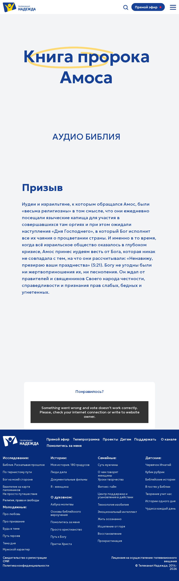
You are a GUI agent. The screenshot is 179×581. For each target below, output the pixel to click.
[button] (146, 7)
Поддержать (145, 439)
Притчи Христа (61, 544)
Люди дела (59, 472)
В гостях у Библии (157, 487)
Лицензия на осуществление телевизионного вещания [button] (144, 559)
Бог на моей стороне (18, 479)
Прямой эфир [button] (57, 439)
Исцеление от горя (111, 526)
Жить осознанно (110, 519)
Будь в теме (11, 529)
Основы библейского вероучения (66, 513)
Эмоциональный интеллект (117, 512)
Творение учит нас (158, 494)
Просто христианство (66, 529)
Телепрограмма (86, 439)
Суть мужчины (108, 465)
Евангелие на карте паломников (16, 488)
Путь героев (11, 536)
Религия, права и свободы (21, 500)
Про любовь (11, 514)
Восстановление (110, 534)
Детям (125, 439)
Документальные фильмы (69, 479)
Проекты (110, 439)
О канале (168, 439)
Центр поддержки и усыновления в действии (115, 495)
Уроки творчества (111, 479)
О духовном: (61, 497)
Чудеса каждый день (160, 508)
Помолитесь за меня (65, 522)
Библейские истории (160, 479)
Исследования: (16, 458)
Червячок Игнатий (158, 465)
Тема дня (9, 543)
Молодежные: (15, 507)
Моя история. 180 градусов (70, 465)
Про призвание (14, 521)
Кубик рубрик (155, 472)
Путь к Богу (58, 537)
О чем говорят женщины (108, 473)
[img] (173, 7)
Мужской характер (16, 549)
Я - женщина (60, 487)
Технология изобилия (113, 504)
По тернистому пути (17, 472)
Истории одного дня (160, 501)
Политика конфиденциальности (26, 565)
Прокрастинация (110, 541)
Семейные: (107, 458)
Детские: (153, 458)
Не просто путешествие (20, 494)
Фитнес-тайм (107, 487)
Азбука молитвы (62, 504)
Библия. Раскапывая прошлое (24, 465)
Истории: (59, 458)
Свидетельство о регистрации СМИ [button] (25, 559)
